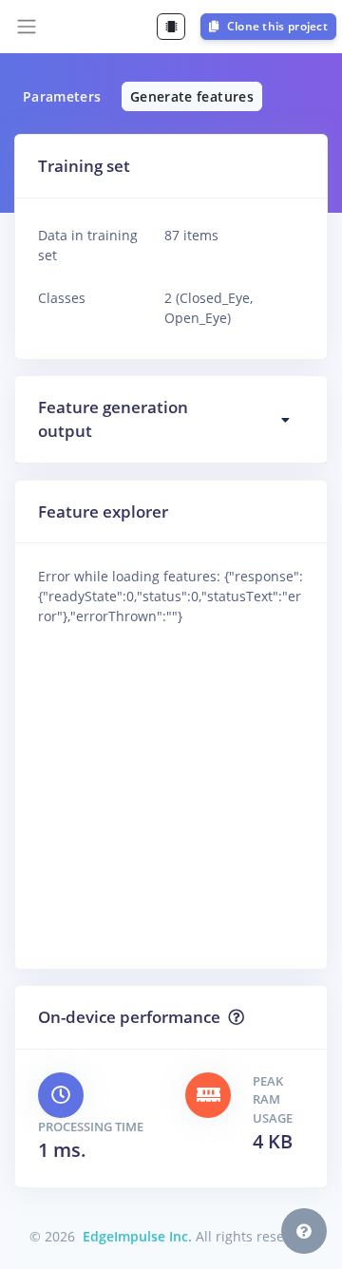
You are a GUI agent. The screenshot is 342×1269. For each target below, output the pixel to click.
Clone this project (275, 26)
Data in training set (88, 245)
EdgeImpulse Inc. (137, 1236)
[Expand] (286, 420)
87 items (191, 235)
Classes (62, 298)
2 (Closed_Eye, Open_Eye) (208, 301)
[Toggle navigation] (26, 26)
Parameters (62, 96)
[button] (304, 1231)
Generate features (192, 96)
